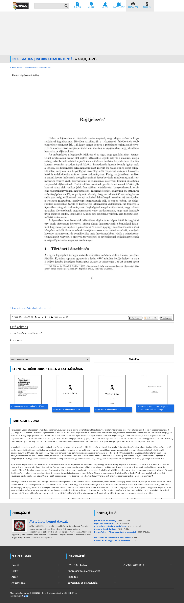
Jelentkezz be (136, 318)
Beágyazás (167, 318)
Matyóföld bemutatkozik (48, 521)
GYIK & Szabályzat (78, 565)
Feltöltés (133, 7)
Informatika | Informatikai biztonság (43, 59)
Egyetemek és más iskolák (82, 582)
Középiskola (119, 7)
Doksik (77, 7)
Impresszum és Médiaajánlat (84, 570)
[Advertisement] (92, 33)
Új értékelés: (16, 340)
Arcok (105, 7)
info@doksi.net (16, 596)
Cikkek (91, 7)
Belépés (147, 7)
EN (32, 6)
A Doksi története (134, 564)
